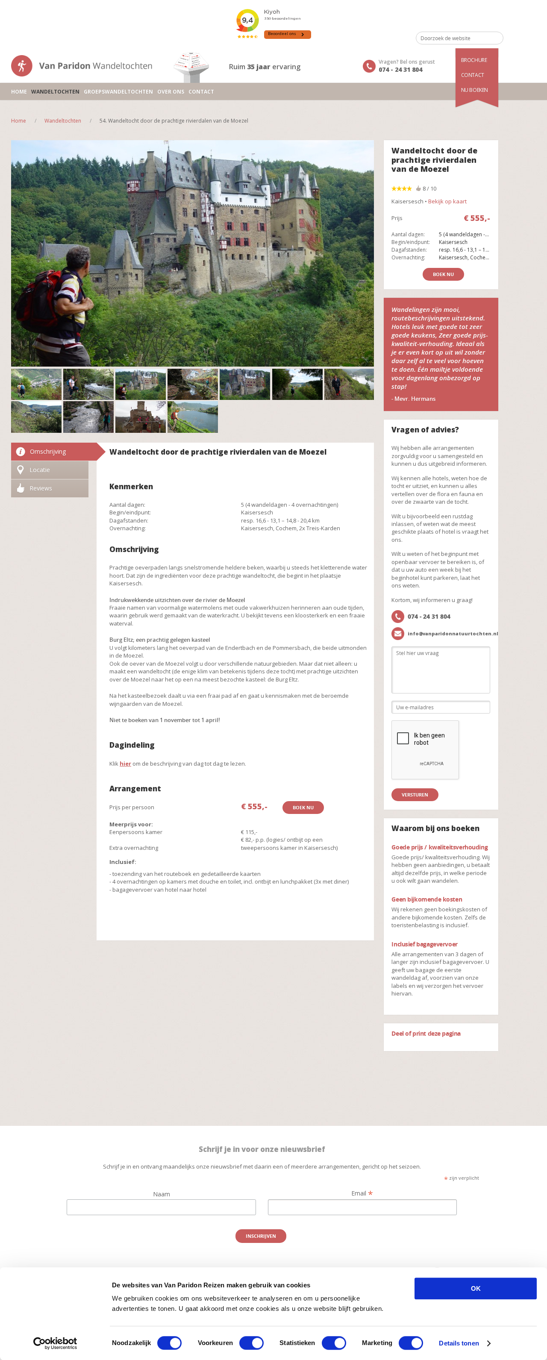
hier (125, 763)
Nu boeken (474, 90)
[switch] (251, 1343)
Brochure (474, 60)
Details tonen (459, 1343)
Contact (472, 75)
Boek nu (303, 807)
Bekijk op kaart (447, 201)
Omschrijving (48, 451)
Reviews (40, 488)
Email (362, 1193)
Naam (161, 1194)
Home (19, 91)
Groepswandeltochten (118, 91)
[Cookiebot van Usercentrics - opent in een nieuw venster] (55, 1343)
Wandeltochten (55, 91)
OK (476, 1288)
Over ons (170, 91)
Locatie (39, 470)
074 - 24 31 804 (400, 69)
